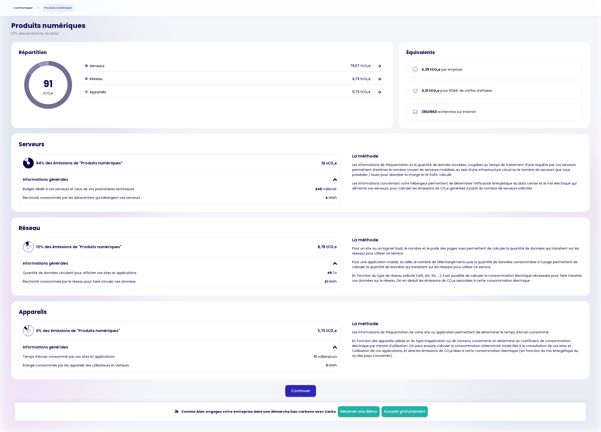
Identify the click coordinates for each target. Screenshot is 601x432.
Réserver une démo (358, 411)
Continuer (300, 390)
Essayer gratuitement (404, 411)
